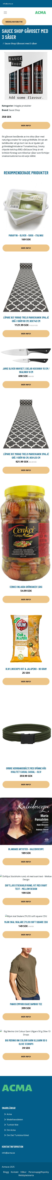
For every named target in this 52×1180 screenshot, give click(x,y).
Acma (9, 1114)
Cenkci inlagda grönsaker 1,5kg (26, 586)
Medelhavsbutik (14, 21)
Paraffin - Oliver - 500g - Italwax (26, 235)
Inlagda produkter (22, 105)
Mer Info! (26, 125)
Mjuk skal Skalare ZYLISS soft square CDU (26, 922)
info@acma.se (8, 4)
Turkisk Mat (12, 1124)
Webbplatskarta (26, 1175)
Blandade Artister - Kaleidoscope (26, 849)
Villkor (23, 1172)
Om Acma (11, 1130)
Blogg (6, 1172)
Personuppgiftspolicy (39, 1172)
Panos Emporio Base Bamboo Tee (26, 1004)
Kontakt (14, 1172)
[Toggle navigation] (5, 12)
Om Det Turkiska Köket (18, 1135)
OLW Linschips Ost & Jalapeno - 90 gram (26, 668)
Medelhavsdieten (15, 1119)
